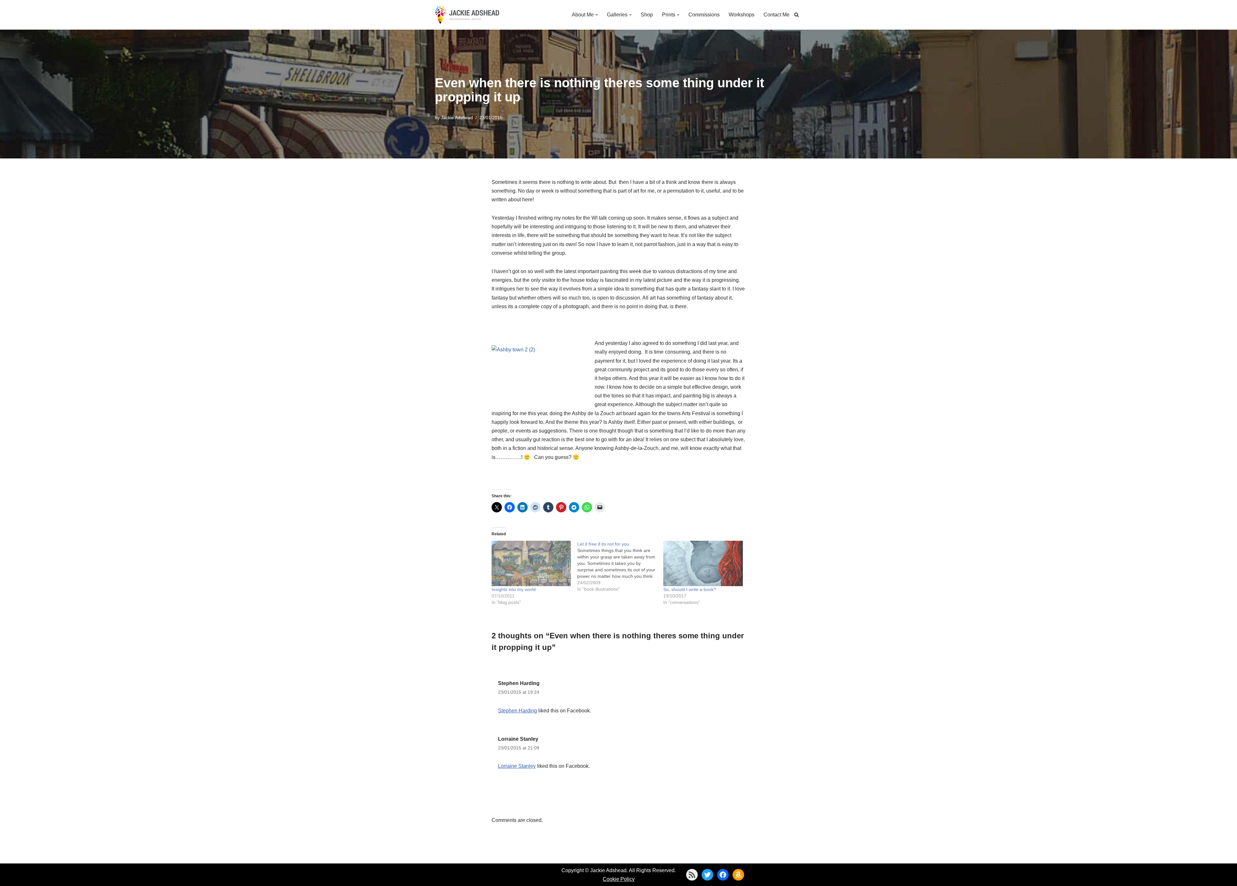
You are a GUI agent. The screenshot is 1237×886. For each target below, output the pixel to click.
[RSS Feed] (692, 875)
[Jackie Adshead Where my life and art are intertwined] (467, 15)
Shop (647, 14)
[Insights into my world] (531, 563)
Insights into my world (514, 589)
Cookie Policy (619, 879)
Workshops (741, 14)
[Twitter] (707, 875)
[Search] (796, 14)
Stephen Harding (519, 683)
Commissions (704, 14)
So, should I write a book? (689, 589)
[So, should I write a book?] (703, 563)
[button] (596, 15)
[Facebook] (723, 875)
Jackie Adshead (457, 117)
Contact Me (776, 14)
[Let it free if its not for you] (620, 566)
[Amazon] (738, 875)
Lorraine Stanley (518, 739)
